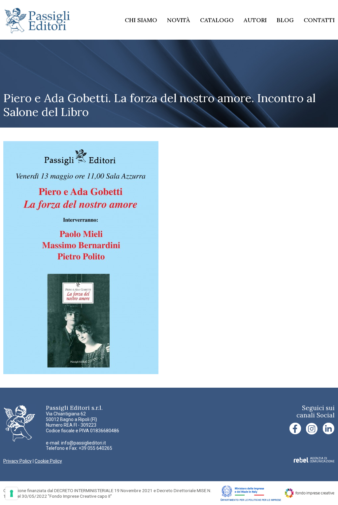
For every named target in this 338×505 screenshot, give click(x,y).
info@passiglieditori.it (83, 443)
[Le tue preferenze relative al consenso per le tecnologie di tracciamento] (11, 493)
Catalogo (217, 20)
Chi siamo (141, 20)
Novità (178, 20)
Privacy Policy (17, 461)
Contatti (319, 20)
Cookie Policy (48, 461)
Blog (285, 20)
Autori (255, 20)
